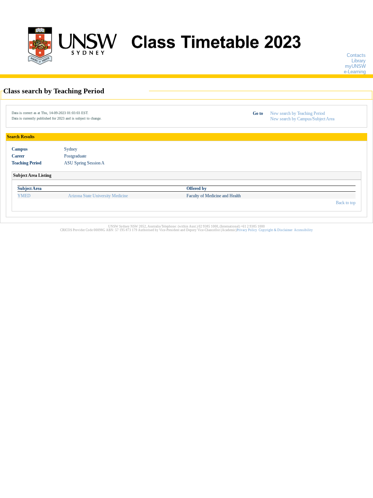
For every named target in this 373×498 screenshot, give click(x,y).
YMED (24, 195)
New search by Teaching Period (297, 113)
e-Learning (355, 71)
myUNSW (355, 66)
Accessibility (303, 230)
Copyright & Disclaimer (275, 230)
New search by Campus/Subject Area (302, 118)
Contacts (356, 55)
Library (359, 60)
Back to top (346, 202)
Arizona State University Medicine (98, 195)
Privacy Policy (247, 230)
